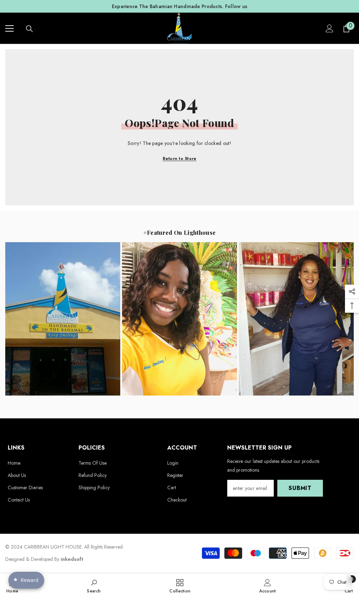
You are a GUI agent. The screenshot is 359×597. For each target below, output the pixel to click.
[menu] (9, 28)
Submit (300, 488)
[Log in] (329, 28)
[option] (179, 6)
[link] (93, 585)
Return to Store (180, 158)
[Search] (29, 29)
